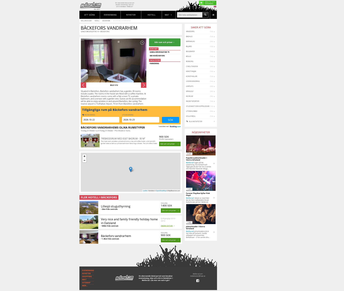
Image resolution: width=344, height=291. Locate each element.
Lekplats (189, 86)
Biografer (190, 51)
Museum (189, 96)
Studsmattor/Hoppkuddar (197, 106)
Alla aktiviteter (195, 121)
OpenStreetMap (161, 190)
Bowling (189, 61)
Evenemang (110, 14)
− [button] (84, 160)
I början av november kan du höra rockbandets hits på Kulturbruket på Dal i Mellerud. (197, 200)
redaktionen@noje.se (197, 276)
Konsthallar (191, 76)
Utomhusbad (191, 111)
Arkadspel (190, 31)
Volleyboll (191, 116)
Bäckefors (106, 21)
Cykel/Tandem (192, 66)
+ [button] (84, 156)
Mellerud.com (86, 21)
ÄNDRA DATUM (167, 226)
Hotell (152, 14)
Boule (188, 56)
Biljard (189, 46)
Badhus (189, 36)
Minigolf (190, 91)
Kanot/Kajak (191, 71)
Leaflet (145, 190)
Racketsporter (192, 101)
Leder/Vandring (193, 81)
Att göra (89, 14)
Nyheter (131, 14)
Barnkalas (190, 41)
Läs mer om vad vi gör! (160, 280)
